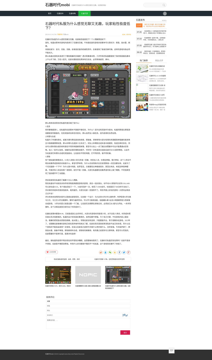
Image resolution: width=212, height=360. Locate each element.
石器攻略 (72, 13)
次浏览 (52, 252)
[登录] (165, 15)
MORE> (164, 20)
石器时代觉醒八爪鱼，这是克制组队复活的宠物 (109, 259)
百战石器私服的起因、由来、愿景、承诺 (67, 259)
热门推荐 (144, 61)
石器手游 (84, 13)
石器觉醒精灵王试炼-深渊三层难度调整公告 (88, 286)
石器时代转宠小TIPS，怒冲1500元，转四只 (58, 286)
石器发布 (60, 13)
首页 (49, 13)
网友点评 (159, 61)
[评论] (171, 350)
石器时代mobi (57, 5)
